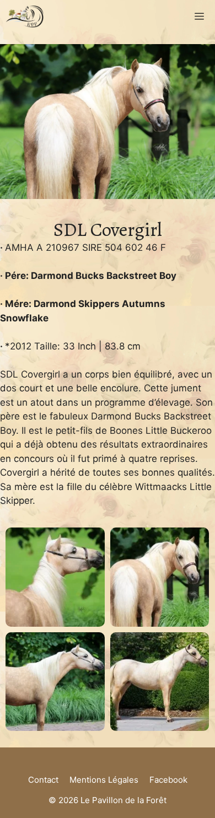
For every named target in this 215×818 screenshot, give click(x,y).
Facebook (168, 779)
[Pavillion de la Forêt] (25, 16)
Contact (43, 779)
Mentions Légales (103, 779)
